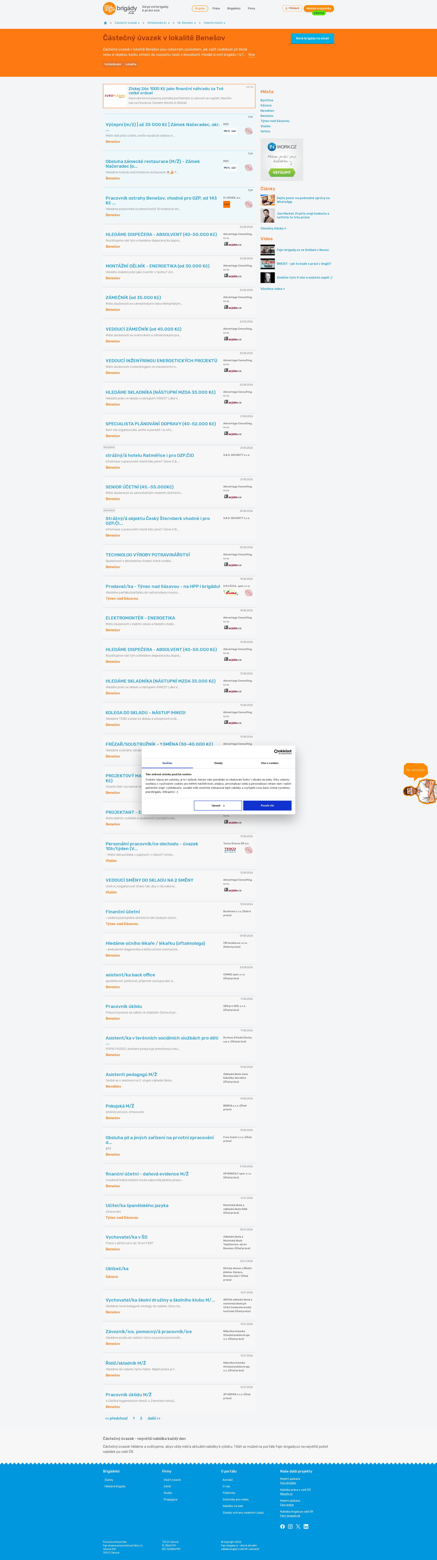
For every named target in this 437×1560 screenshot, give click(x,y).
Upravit (216, 805)
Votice (265, 131)
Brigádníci (234, 8)
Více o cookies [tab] (269, 763)
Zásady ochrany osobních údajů (243, 1512)
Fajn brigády (288, 1483)
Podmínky (229, 1492)
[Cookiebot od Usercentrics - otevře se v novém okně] (277, 752)
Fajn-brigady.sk (290, 1515)
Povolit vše (267, 805)
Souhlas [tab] (167, 763)
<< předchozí (116, 1418)
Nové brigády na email (312, 38)
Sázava (266, 105)
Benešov (266, 116)
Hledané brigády (115, 1486)
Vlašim (265, 126)
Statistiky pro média (236, 1499)
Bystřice (266, 100)
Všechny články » (273, 228)
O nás (226, 1486)
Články (109, 1480)
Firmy (251, 8)
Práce (216, 8)
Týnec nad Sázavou (275, 121)
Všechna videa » (272, 289)
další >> (154, 1418)
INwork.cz (286, 1494)
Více (251, 55)
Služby (168, 1492)
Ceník (167, 1486)
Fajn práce (287, 1504)
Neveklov (267, 111)
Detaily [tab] (218, 763)
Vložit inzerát (172, 1480)
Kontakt (228, 1480)
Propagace (170, 1499)
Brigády (200, 8)
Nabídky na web (233, 1506)
